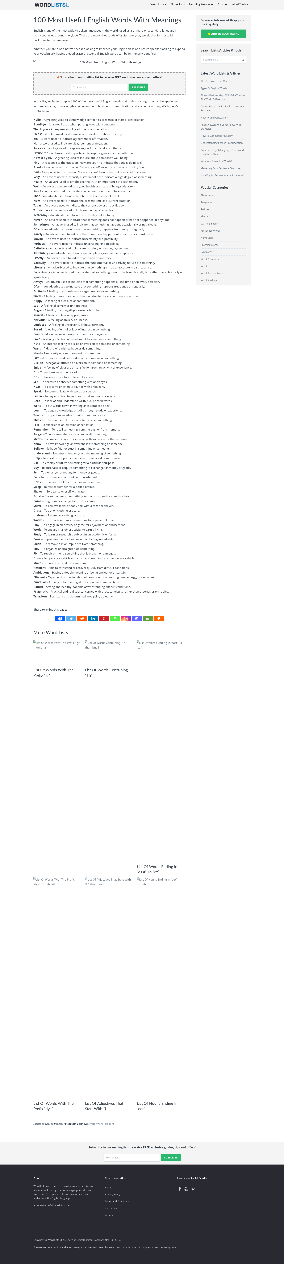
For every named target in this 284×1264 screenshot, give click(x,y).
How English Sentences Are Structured (222, 175)
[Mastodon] (137, 618)
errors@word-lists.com (101, 1123)
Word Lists (157, 4)
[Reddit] (82, 618)
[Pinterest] (104, 618)
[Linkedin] (93, 618)
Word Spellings (209, 280)
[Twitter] (71, 618)
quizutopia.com (145, 1247)
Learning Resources (201, 4)
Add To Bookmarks (224, 34)
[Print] (159, 618)
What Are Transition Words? (216, 161)
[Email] (148, 618)
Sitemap (109, 1215)
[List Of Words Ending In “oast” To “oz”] (160, 751)
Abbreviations (208, 195)
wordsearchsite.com (104, 1247)
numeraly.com (168, 1247)
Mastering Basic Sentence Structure (221, 168)
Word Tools (239, 4)
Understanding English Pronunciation (222, 142)
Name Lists (178, 4)
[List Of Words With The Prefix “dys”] (57, 988)
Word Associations (211, 259)
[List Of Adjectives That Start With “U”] (108, 988)
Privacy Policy (112, 1194)
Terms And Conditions (117, 1201)
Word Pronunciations (213, 273)
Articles (222, 4)
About (108, 1187)
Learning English (210, 223)
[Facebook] (60, 618)
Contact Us (111, 1208)
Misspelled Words (211, 230)
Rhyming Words (209, 244)
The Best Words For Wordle (216, 81)
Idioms (204, 216)
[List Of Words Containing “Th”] (108, 652)
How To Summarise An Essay (217, 135)
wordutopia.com (126, 1247)
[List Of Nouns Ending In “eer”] (160, 988)
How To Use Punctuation (214, 117)
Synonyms (206, 252)
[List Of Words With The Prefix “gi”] (57, 652)
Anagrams (206, 202)
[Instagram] (126, 618)
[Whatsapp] (115, 618)
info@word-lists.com (59, 1205)
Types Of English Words (214, 88)
